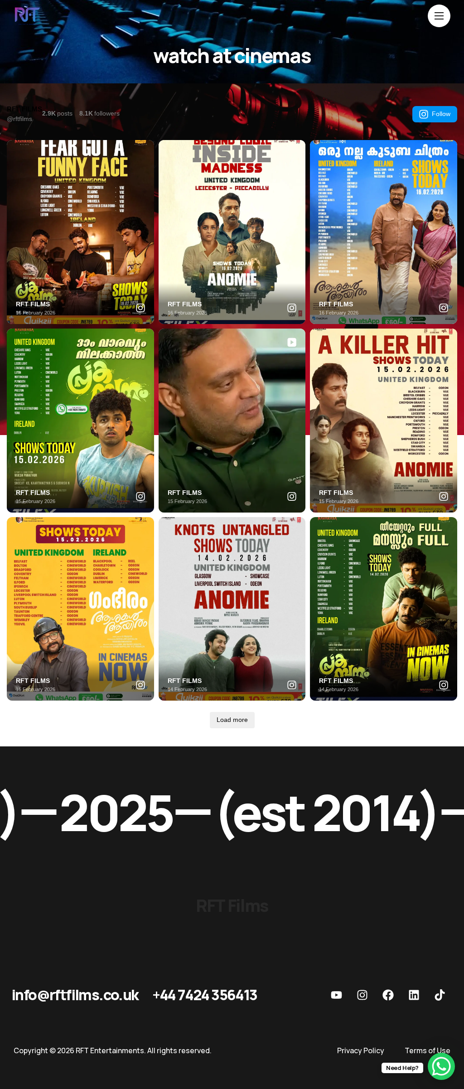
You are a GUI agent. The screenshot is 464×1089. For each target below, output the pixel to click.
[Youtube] (336, 994)
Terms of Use (427, 1050)
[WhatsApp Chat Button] (441, 1066)
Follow (441, 113)
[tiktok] (439, 994)
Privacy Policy (360, 1050)
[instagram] (362, 994)
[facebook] (388, 994)
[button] (75, 995)
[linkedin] (413, 994)
